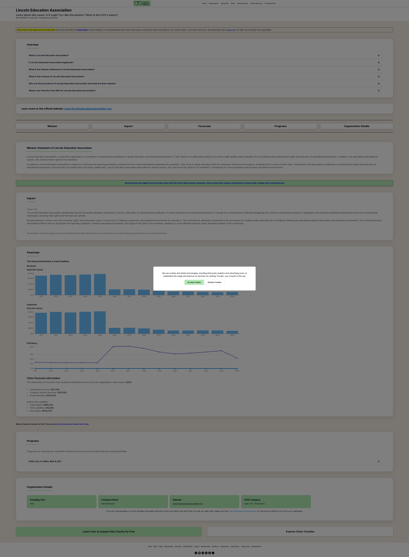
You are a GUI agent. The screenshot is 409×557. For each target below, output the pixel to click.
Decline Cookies (214, 282)
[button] (204, 278)
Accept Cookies (194, 282)
